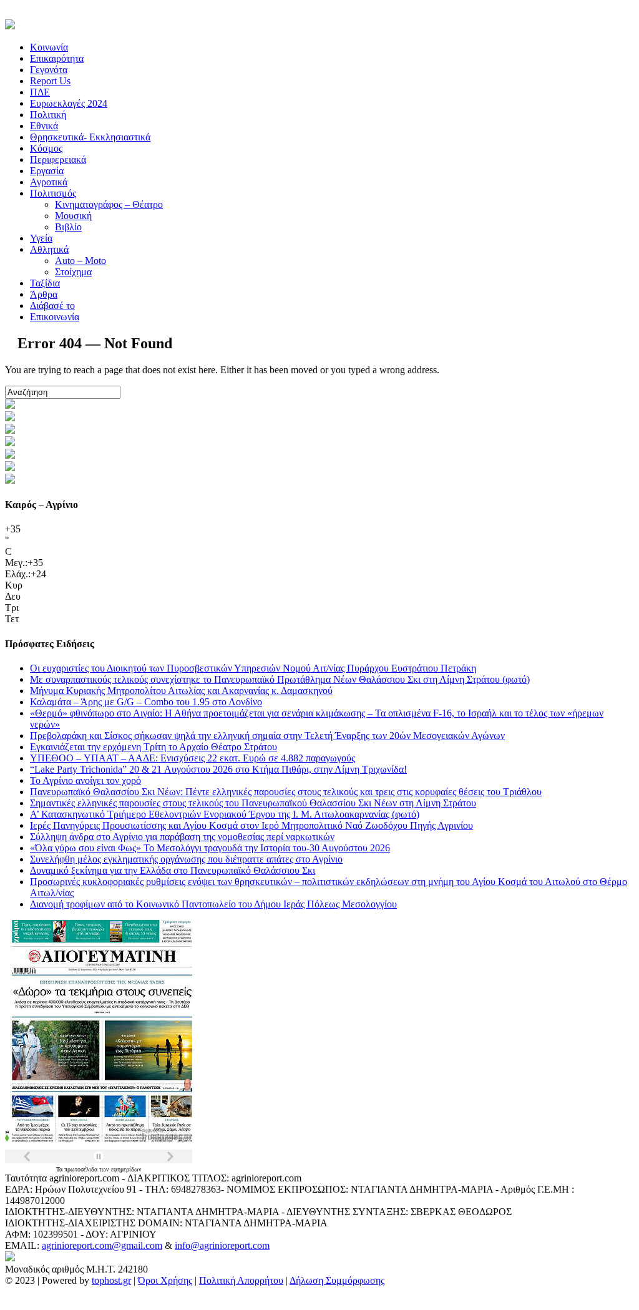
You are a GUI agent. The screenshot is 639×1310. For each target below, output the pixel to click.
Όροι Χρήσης (165, 1280)
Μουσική (73, 215)
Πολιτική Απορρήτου (241, 1280)
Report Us (50, 81)
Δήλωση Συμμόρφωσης (337, 1280)
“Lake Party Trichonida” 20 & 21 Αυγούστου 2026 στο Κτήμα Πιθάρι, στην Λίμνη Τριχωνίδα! (218, 769)
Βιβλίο (68, 227)
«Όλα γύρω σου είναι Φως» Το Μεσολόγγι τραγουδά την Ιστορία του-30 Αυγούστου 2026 (210, 848)
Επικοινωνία (54, 316)
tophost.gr (111, 1280)
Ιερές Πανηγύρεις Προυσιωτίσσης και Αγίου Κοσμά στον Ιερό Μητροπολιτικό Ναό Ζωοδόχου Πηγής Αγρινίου (251, 825)
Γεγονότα (48, 69)
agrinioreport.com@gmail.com (102, 1245)
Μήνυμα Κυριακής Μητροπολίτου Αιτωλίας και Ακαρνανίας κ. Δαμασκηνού (181, 690)
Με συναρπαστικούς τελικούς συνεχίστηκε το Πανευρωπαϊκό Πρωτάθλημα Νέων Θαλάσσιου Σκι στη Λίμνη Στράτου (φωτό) (280, 679)
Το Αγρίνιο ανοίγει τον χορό (85, 780)
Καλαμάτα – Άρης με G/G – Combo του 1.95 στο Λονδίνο (146, 702)
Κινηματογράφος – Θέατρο (109, 204)
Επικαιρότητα (57, 58)
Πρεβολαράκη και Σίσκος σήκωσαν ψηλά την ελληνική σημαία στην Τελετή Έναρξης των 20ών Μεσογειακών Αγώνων (267, 735)
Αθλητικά (49, 249)
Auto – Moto (80, 260)
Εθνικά (44, 125)
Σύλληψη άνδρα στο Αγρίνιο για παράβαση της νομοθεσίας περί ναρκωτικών (182, 836)
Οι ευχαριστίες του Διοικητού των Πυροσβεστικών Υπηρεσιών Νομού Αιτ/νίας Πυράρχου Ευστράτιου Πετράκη (253, 668)
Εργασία (47, 170)
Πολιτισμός (53, 193)
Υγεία (41, 238)
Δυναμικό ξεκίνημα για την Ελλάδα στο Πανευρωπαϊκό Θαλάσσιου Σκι (172, 870)
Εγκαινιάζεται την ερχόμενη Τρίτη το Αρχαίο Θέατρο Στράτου (153, 746)
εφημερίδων (126, 1169)
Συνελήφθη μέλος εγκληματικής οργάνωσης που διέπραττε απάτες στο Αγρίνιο (186, 859)
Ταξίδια (45, 283)
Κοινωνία (49, 47)
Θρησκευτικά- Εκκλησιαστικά (90, 137)
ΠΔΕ (40, 92)
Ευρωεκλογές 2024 (68, 103)
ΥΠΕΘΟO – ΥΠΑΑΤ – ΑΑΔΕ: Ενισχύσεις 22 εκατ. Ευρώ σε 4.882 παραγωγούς (192, 758)
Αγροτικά (48, 182)
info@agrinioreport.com (222, 1245)
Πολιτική (48, 114)
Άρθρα (43, 294)
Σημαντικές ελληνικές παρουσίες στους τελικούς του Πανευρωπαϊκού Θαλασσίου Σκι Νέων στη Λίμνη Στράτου (253, 803)
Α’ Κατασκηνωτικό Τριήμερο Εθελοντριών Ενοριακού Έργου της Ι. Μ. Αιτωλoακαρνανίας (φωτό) (224, 814)
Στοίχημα (73, 271)
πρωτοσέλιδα (81, 1169)
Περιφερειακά (58, 159)
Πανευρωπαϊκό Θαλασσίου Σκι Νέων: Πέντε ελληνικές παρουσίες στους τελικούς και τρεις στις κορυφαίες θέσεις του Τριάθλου (286, 791)
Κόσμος (46, 148)
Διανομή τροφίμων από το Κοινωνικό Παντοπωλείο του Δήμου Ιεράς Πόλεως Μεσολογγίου (213, 904)
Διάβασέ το (52, 305)
